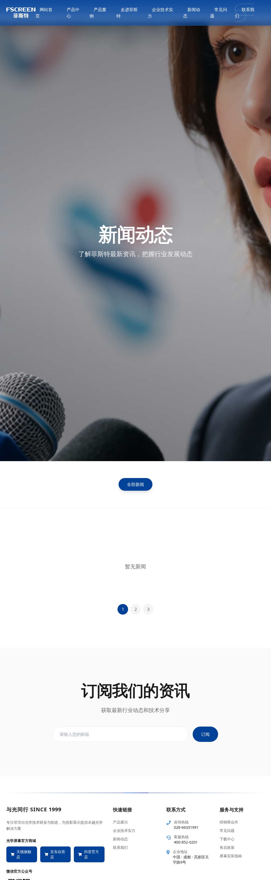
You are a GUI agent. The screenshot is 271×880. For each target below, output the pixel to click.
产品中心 (73, 13)
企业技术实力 (160, 13)
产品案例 (97, 13)
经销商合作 (229, 822)
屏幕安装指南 (231, 855)
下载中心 (227, 838)
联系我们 (244, 13)
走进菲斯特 (127, 13)
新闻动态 (191, 13)
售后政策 (227, 847)
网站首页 (43, 13)
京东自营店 (57, 854)
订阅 (205, 734)
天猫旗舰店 (23, 854)
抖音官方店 (91, 854)
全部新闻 (135, 484)
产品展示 (120, 822)
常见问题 (218, 13)
